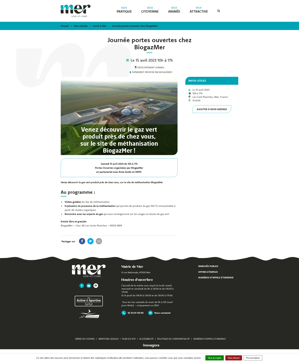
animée (174, 9)
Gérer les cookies (85, 338)
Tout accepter (214, 358)
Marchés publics (208, 266)
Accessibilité (146, 338)
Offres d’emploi (208, 271)
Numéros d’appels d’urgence (215, 277)
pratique (124, 9)
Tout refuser (234, 358)
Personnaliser (253, 358)
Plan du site (129, 338)
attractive (199, 9)
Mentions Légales (108, 338)
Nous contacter (162, 312)
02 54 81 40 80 (135, 312)
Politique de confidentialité (173, 338)
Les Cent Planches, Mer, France (210, 96)
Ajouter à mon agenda (212, 109)
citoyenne (150, 9)
